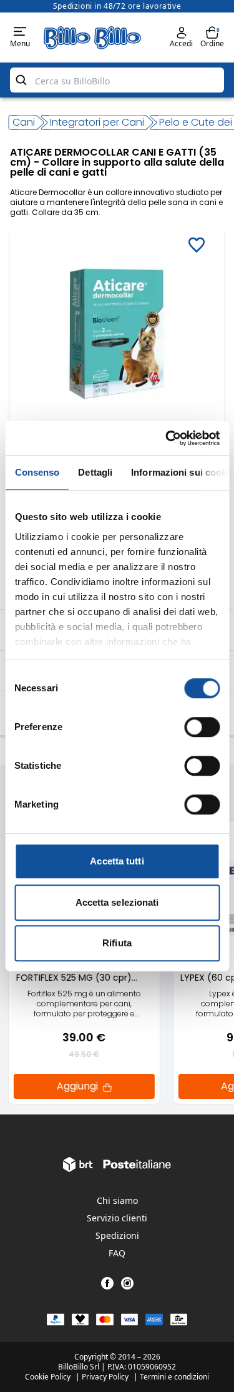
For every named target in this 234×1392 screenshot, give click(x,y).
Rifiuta (117, 943)
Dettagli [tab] (95, 472)
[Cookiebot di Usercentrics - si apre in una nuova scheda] (167, 438)
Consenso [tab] (36, 472)
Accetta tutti (117, 861)
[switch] (202, 727)
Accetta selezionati (117, 902)
